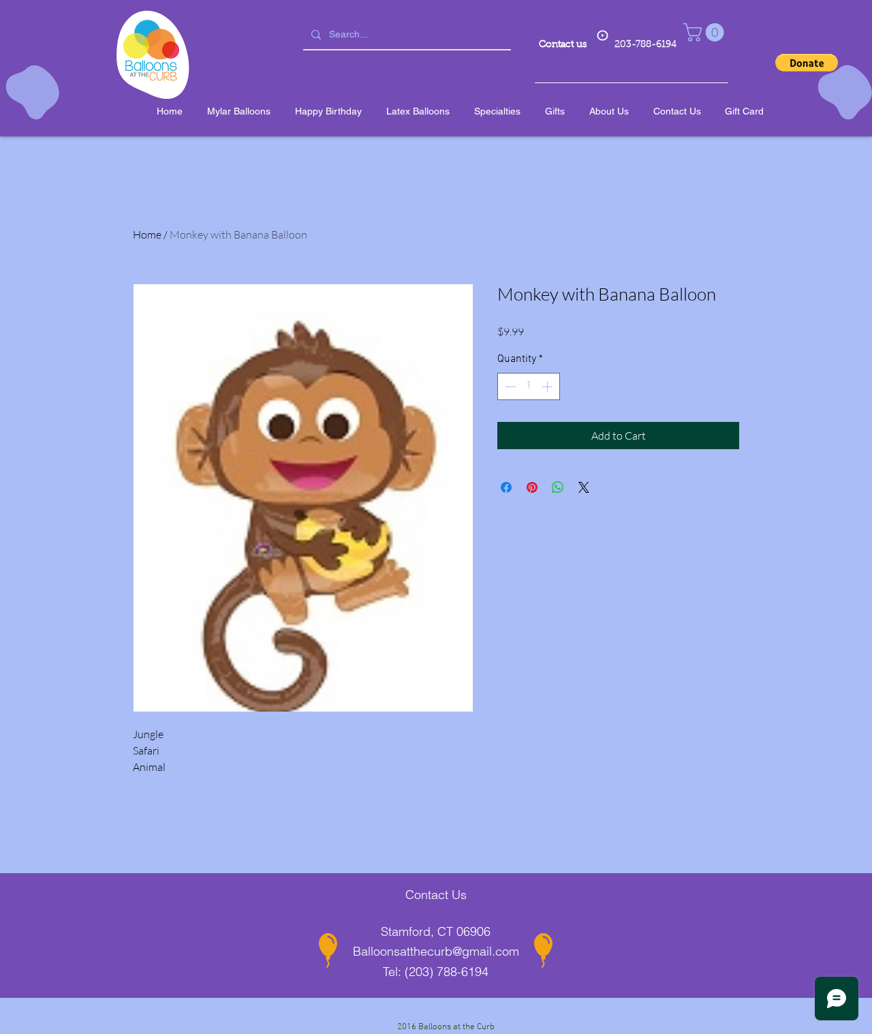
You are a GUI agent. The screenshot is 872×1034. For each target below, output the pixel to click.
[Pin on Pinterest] (532, 487)
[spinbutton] (528, 386)
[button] (705, 32)
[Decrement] (508, 386)
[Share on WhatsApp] (558, 487)
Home (147, 234)
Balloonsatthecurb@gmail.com (436, 951)
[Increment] (548, 386)
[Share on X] (584, 487)
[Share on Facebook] (506, 487)
